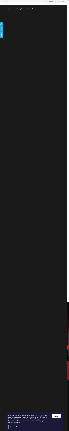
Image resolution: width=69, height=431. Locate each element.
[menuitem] (7, 9)
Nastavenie (14, 427)
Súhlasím (56, 416)
